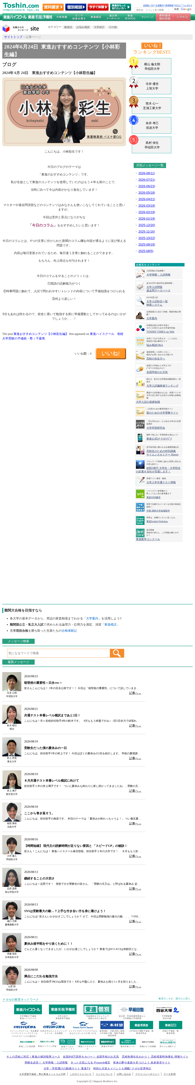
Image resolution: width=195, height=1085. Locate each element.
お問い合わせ (124, 1074)
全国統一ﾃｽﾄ (148, 5)
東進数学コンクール (148, 539)
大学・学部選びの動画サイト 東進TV (67, 1068)
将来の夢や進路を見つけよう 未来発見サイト (141, 1062)
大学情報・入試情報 (158, 274)
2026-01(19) (146, 218)
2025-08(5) (145, 251)
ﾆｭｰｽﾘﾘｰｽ (188, 5)
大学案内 (151, 318)
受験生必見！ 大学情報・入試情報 (46, 1062)
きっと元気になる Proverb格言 (90, 1062)
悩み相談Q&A (154, 345)
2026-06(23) (146, 186)
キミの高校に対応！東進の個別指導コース (33, 1056)
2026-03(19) (146, 205)
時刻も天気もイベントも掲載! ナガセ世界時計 (122, 1068)
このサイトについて (81, 1074)
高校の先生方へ (155, 358)
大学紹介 (99, 27)
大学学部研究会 (155, 427)
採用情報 (169, 5)
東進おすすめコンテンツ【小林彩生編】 (41, 333)
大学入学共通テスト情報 (161, 482)
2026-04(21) (146, 199)
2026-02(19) (146, 212)
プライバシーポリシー (147, 1074)
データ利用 (170, 1074)
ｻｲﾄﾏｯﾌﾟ (178, 5)
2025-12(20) (146, 225)
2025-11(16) (146, 231)
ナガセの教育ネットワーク (21, 999)
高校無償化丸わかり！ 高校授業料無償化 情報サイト (155, 1056)
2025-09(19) (146, 244)
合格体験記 (69, 630)
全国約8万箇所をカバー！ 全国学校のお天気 (91, 1056)
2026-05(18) (146, 192)
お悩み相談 (83, 27)
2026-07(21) (146, 179)
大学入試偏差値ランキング (162, 385)
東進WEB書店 (153, 497)
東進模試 (110, 624)
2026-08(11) (146, 173)
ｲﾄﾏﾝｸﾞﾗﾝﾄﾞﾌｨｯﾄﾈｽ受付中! (24, 1036)
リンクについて (104, 1074)
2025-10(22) (146, 238)
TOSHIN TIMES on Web (160, 331)
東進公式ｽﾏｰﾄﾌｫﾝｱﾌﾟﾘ (159, 438)
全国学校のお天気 (157, 372)
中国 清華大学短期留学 (158, 510)
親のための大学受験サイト (162, 412)
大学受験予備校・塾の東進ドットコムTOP (42, 1074)
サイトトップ (13, 37)
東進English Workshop (157, 521)
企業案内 (160, 5)
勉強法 (68, 27)
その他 (113, 27)
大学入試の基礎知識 (148, 402)
